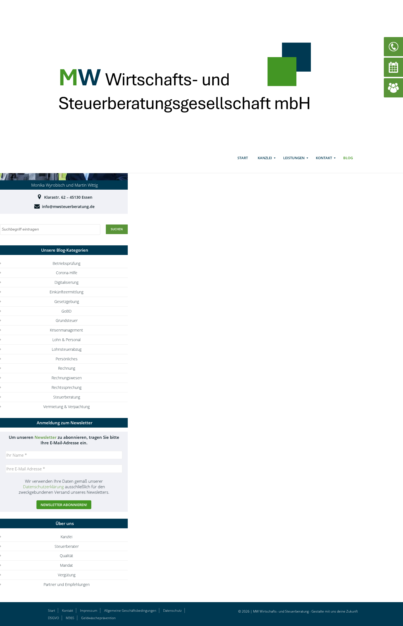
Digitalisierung (66, 282)
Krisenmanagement (66, 330)
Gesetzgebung (66, 301)
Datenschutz (172, 610)
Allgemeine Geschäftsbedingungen (130, 610)
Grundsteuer (67, 320)
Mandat (66, 565)
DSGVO (53, 618)
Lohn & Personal (66, 339)
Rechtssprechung (66, 387)
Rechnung (66, 368)
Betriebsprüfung (66, 263)
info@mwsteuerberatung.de (68, 206)
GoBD (66, 311)
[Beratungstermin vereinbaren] (393, 66)
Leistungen (294, 157)
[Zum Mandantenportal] (393, 87)
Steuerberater (67, 546)
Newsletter (45, 437)
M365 (70, 618)
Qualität (66, 555)
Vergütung (66, 574)
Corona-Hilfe (66, 272)
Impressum (88, 610)
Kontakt (324, 157)
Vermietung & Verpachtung (66, 406)
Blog (348, 157)
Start (242, 157)
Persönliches (67, 358)
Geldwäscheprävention (98, 618)
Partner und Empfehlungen (67, 584)
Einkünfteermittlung (66, 291)
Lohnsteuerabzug (66, 349)
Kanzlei (265, 157)
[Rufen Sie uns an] (393, 46)
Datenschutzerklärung (43, 486)
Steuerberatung (66, 397)
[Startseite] (192, 74)
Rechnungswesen (67, 377)
